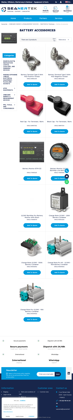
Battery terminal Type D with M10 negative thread (59, 75)
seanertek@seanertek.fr (63, 409)
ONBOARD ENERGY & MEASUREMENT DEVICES (8, 97)
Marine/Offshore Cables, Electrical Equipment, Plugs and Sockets (9, 79)
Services (58, 18)
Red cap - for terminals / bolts (32, 121)
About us (23, 397)
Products (28, 18)
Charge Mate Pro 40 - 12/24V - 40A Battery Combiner (59, 263)
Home (13, 18)
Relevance (64, 40)
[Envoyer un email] (67, 176)
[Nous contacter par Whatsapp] (67, 182)
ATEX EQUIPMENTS (8, 89)
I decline (8, 416)
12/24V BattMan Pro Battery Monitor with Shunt (32, 216)
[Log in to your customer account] (61, 2)
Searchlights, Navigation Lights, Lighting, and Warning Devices (9, 65)
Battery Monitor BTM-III (32, 168)
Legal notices (7, 394)
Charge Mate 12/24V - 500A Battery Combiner (31, 263)
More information (8, 411)
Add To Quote (32, 84)
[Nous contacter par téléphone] (67, 171)
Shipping (5, 392)
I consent (31, 416)
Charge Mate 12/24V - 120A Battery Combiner (59, 216)
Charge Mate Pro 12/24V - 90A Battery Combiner (31, 310)
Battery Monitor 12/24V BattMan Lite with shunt (59, 169)
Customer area (44, 392)
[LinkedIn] (56, 2)
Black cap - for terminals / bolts (59, 121)
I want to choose (20, 416)
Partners (43, 18)
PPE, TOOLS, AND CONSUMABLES (8, 106)
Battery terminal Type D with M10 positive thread (32, 75)
